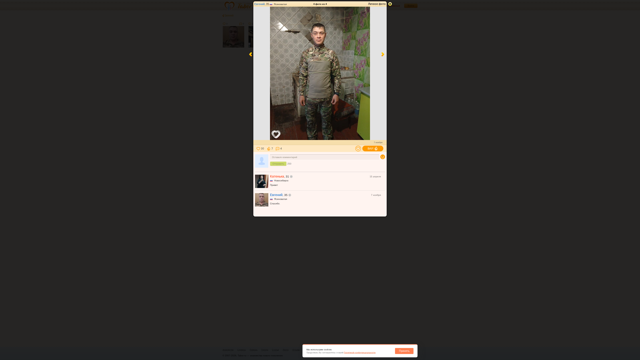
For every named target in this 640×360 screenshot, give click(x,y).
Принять (404, 351)
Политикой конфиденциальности (360, 353)
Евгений (259, 4)
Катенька (277, 176)
